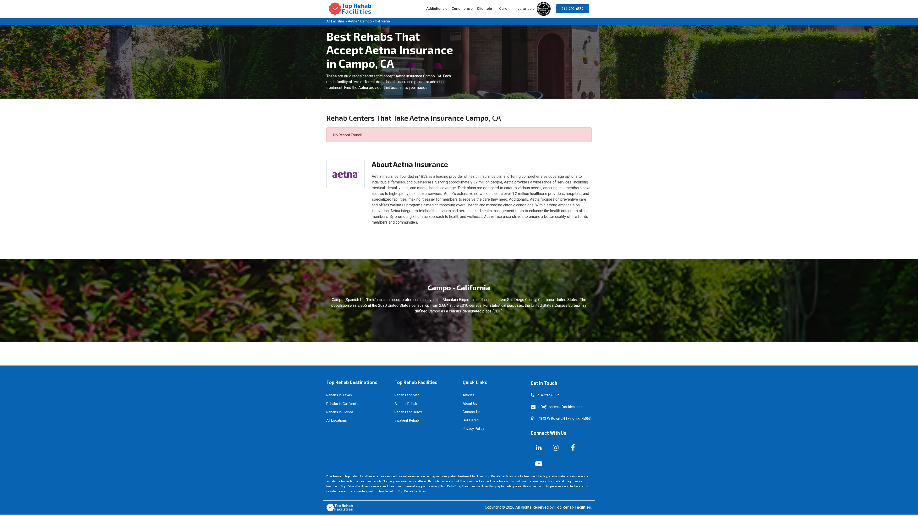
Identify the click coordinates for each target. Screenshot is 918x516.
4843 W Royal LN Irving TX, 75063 (564, 418)
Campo (366, 21)
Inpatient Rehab (406, 420)
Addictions (435, 8)
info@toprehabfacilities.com (560, 407)
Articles (469, 395)
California (382, 21)
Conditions (461, 8)
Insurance (523, 8)
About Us (470, 403)
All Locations (336, 420)
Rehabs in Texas (339, 395)
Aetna (352, 21)
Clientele (484, 8)
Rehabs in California (342, 404)
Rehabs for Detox (408, 412)
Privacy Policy (473, 428)
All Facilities (335, 21)
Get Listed (471, 420)
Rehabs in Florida (339, 412)
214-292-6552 (573, 9)
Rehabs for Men (407, 395)
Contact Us (471, 412)
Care (503, 8)
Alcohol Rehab (405, 404)
